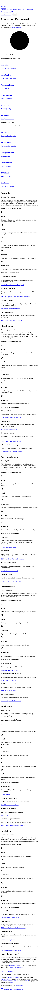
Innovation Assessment (12, 977)
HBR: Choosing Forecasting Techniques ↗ (13, 928)
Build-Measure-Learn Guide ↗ (10, 805)
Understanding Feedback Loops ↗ (11, 701)
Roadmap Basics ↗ (6, 815)
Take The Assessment (7, 971)
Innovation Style (14, 965)
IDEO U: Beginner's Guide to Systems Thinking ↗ (15, 296)
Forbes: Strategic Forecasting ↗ (10, 917)
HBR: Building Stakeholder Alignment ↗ (13, 825)
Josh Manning (19, 985)
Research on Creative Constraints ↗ (11, 308)
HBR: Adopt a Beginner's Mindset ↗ (11, 320)
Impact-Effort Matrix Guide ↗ (9, 571)
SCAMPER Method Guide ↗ (9, 547)
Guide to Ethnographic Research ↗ (11, 417)
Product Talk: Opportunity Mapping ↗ (12, 441)
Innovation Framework (17, 9)
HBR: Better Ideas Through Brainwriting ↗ (13, 559)
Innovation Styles (6, 9)
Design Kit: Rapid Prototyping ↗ (10, 670)
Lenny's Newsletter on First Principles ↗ (12, 285)
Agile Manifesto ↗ (6, 794)
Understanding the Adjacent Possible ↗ (12, 451)
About (26, 9)
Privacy (12, 982)
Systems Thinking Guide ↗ (9, 940)
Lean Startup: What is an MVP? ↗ (11, 680)
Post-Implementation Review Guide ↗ (12, 950)
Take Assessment (6, 12)
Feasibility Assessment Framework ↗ (11, 581)
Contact (30, 9)
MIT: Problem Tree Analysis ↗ (10, 429)
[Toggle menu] (15, 14)
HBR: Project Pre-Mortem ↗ (9, 690)
